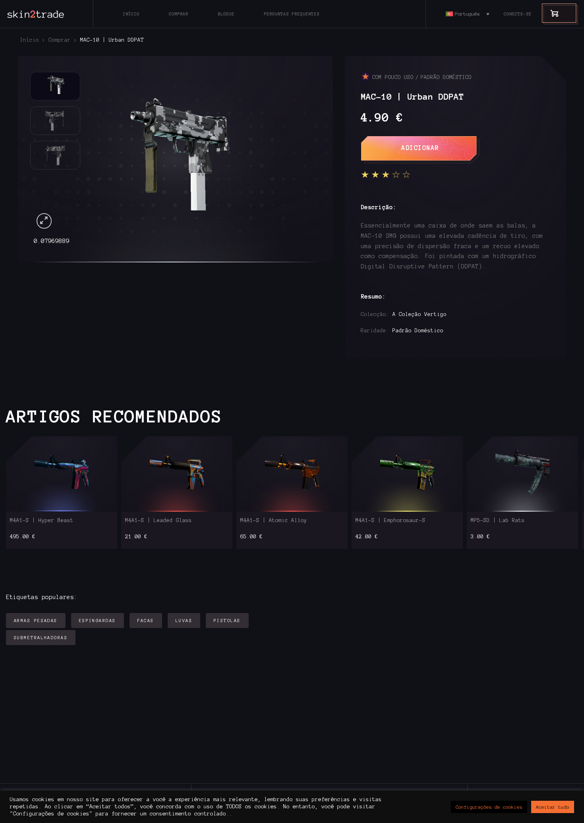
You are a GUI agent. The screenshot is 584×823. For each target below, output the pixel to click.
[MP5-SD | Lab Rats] (523, 473)
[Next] (301, 151)
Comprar (178, 14)
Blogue (226, 14)
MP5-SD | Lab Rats (498, 520)
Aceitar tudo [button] (552, 807)
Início (131, 14)
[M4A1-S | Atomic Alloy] (292, 473)
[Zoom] (44, 221)
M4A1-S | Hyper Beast (41, 520)
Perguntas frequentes (291, 14)
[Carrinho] (550, 13)
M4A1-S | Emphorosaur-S (390, 520)
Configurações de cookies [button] (489, 807)
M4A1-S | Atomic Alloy (273, 520)
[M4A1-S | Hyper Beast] (62, 473)
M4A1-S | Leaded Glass (158, 520)
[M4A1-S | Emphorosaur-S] (407, 473)
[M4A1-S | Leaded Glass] (177, 473)
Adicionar (420, 147)
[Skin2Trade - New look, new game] (53, 13)
